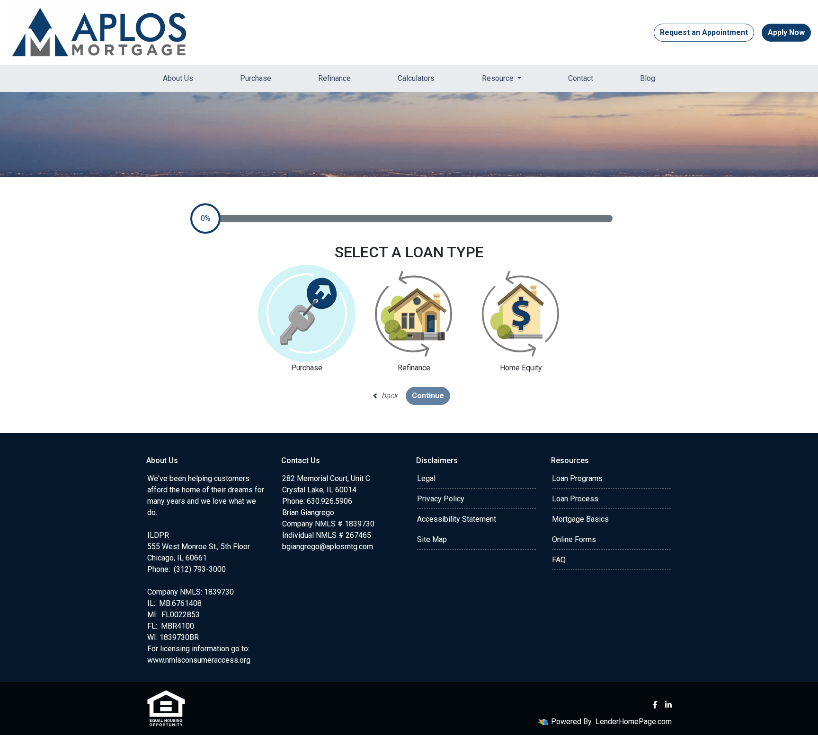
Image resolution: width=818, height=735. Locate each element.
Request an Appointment (704, 32)
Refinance (334, 78)
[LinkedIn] (668, 705)
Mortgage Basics (580, 519)
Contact (580, 78)
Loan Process (575, 498)
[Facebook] (655, 705)
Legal (426, 478)
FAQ (559, 559)
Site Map (432, 539)
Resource (499, 78)
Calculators (416, 78)
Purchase (255, 78)
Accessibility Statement (456, 519)
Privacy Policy (440, 498)
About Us (178, 78)
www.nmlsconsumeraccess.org (198, 660)
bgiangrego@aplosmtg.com (327, 546)
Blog (647, 78)
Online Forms (574, 539)
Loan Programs (577, 478)
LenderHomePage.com (634, 721)
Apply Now (786, 32)
